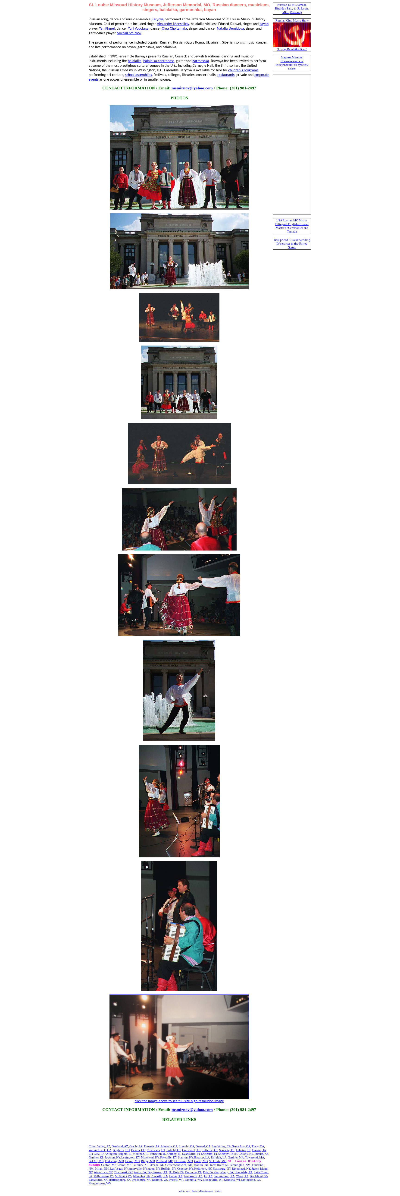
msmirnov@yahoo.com (192, 88)
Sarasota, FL (226, 1150)
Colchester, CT (156, 1150)
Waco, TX (242, 1176)
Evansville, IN (191, 1153)
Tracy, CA (258, 1146)
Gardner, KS (96, 1157)
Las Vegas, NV (119, 1168)
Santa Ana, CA (241, 1146)
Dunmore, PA (193, 1172)
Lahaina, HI (243, 1150)
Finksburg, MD (114, 1161)
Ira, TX (208, 1176)
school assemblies (138, 75)
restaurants (225, 75)
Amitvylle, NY (138, 1168)
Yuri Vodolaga (138, 29)
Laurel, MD (132, 1161)
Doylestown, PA (157, 1172)
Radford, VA (159, 1179)
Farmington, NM (240, 1165)
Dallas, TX (175, 1176)
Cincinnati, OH (123, 1172)
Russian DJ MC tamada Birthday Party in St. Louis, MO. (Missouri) (292, 8)
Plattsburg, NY (222, 1168)
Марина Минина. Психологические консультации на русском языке (292, 63)
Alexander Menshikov (173, 24)
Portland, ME (164, 1161)
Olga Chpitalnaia (174, 29)
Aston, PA (140, 1172)
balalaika (134, 61)
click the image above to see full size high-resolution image (179, 1101)
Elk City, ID (96, 1153)
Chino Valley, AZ (99, 1146)
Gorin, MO (201, 1161)
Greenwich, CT (191, 1150)
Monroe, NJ (201, 1165)
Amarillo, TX (159, 1176)
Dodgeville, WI (212, 1179)
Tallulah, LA (218, 1157)
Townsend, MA (254, 1157)
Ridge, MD (148, 1161)
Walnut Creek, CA (100, 1150)
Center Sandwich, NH (178, 1165)
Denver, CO (138, 1150)
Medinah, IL (140, 1153)
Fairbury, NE (140, 1165)
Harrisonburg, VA (119, 1179)
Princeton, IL (158, 1153)
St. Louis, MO (217, 1161)
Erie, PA (208, 1172)
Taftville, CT (210, 1150)
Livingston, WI (250, 1179)
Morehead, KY (150, 1157)
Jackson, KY (112, 1157)
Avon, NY (154, 1168)
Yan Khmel (107, 29)
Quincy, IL (174, 1153)
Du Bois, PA (176, 1172)
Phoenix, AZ (151, 1146)
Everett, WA (176, 1179)
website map (184, 1191)
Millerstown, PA (104, 1176)
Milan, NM (102, 1168)
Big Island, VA (259, 1176)
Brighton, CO (121, 1150)
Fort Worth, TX (193, 1176)
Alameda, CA (169, 1146)
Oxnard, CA (203, 1146)
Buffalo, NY (168, 1168)
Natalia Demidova (230, 29)
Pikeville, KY (168, 1157)
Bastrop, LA (201, 1157)
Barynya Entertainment (202, 1191)
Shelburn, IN (209, 1153)
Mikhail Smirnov (129, 33)
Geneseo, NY (185, 1168)
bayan (264, 24)
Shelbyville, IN (227, 1153)
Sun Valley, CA (221, 1146)
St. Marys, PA (123, 1176)
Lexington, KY (130, 1157)
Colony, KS (246, 1153)
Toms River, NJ (218, 1165)
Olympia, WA (193, 1179)
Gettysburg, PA (223, 1172)
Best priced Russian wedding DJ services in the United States (292, 243)
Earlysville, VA (98, 1179)
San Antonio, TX (224, 1176)
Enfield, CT (173, 1150)
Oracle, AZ (136, 1146)
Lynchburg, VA (141, 1179)
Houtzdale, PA (243, 1172)
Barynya (157, 19)
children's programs (243, 70)
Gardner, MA (236, 1157)
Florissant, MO (183, 1161)
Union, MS (124, 1165)
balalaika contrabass (158, 61)
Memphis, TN (141, 1176)
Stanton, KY (185, 1157)
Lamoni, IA (259, 1150)
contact (218, 1191)
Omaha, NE (157, 1165)
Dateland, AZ (120, 1146)
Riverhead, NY (241, 1168)
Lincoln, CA (186, 1146)
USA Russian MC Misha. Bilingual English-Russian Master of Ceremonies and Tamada (292, 226)
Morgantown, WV (100, 1183)
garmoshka (200, 61)
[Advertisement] (179, 1134)
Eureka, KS (261, 1153)
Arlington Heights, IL (118, 1153)
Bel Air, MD (96, 1161)
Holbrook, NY (202, 1168)
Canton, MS (108, 1165)
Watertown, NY (103, 1172)
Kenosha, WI (232, 1179)
